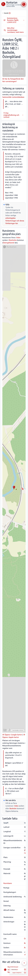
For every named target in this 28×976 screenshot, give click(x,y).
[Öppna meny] (24, 963)
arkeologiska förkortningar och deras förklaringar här (14, 220)
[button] (14, 487)
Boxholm (13, 808)
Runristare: (7, 883)
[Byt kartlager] (22, 489)
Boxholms (13, 240)
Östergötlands (8, 243)
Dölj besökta (15, 969)
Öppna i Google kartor (13, 735)
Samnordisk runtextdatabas (13, 97)
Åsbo (18, 238)
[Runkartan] (3, 4)
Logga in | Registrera (16, 972)
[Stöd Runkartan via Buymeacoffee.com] (24, 4)
